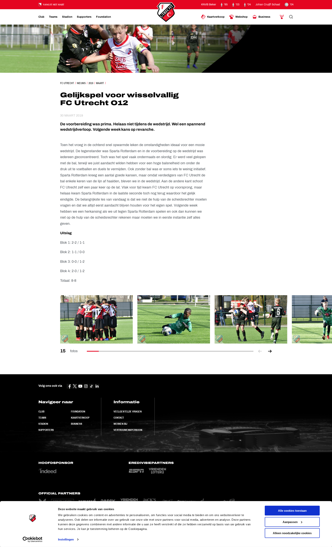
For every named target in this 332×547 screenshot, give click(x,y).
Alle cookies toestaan (292, 510)
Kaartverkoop (80, 417)
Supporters (46, 430)
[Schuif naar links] (260, 351)
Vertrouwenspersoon (128, 430)
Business (76, 424)
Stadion (43, 424)
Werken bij (120, 424)
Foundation (78, 411)
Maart (100, 83)
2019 (91, 83)
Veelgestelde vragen (128, 411)
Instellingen (66, 539)
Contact (119, 417)
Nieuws (81, 83)
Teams (42, 417)
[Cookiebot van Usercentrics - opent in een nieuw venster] (32, 539)
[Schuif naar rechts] (270, 351)
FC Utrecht (67, 83)
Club (41, 411)
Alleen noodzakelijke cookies (292, 533)
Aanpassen (290, 521)
